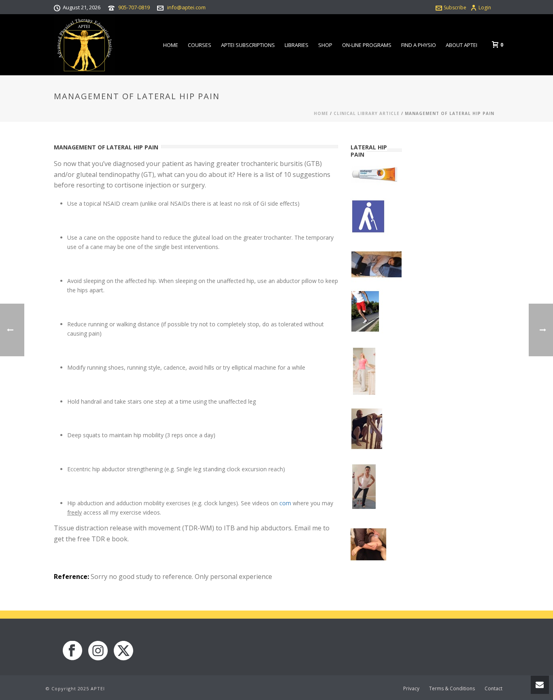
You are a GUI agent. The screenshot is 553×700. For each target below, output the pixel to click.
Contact (493, 688)
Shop (325, 45)
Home (170, 45)
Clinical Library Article (367, 113)
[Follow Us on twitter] (123, 651)
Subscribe (455, 7)
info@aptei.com (186, 7)
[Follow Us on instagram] (98, 651)
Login (485, 7)
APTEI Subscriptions (248, 45)
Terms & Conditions (452, 688)
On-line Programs (366, 45)
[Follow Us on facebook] (72, 651)
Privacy (411, 688)
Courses (199, 45)
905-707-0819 (134, 7)
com (285, 503)
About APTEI (461, 45)
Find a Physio (418, 45)
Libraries (296, 45)
